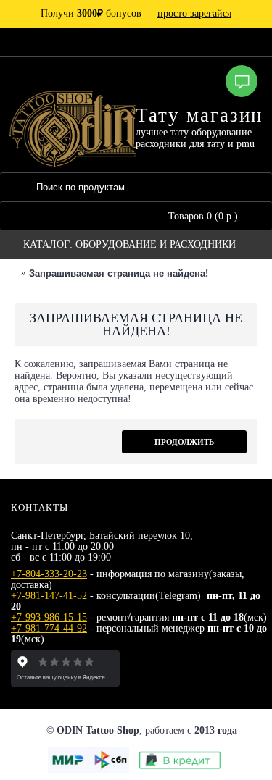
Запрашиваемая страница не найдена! (118, 273)
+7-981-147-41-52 (49, 595)
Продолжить (184, 441)
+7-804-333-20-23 (49, 574)
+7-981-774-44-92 (49, 628)
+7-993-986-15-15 (49, 617)
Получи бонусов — (136, 13)
